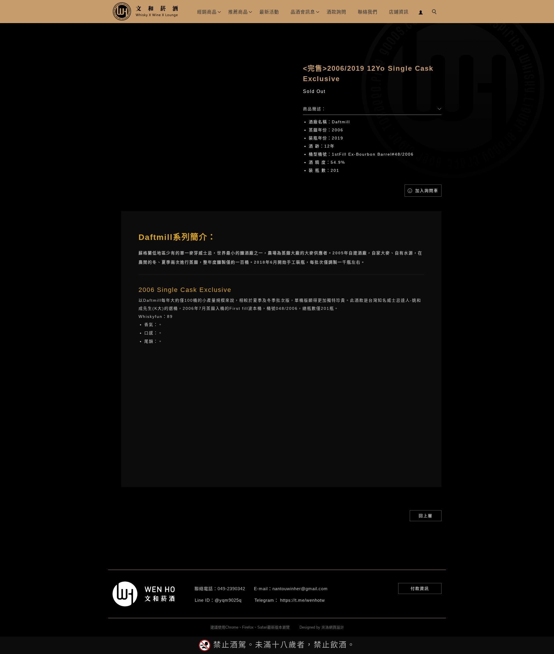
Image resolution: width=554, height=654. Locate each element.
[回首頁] (146, 11)
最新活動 (269, 12)
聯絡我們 (367, 12)
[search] (435, 12)
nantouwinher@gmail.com (300, 588)
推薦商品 (238, 12)
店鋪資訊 (399, 12)
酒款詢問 (336, 12)
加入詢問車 (425, 190)
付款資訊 (420, 588)
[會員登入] (421, 12)
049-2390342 (231, 588)
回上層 (426, 515)
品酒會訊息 (303, 12)
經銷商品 (207, 12)
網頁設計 (336, 627)
